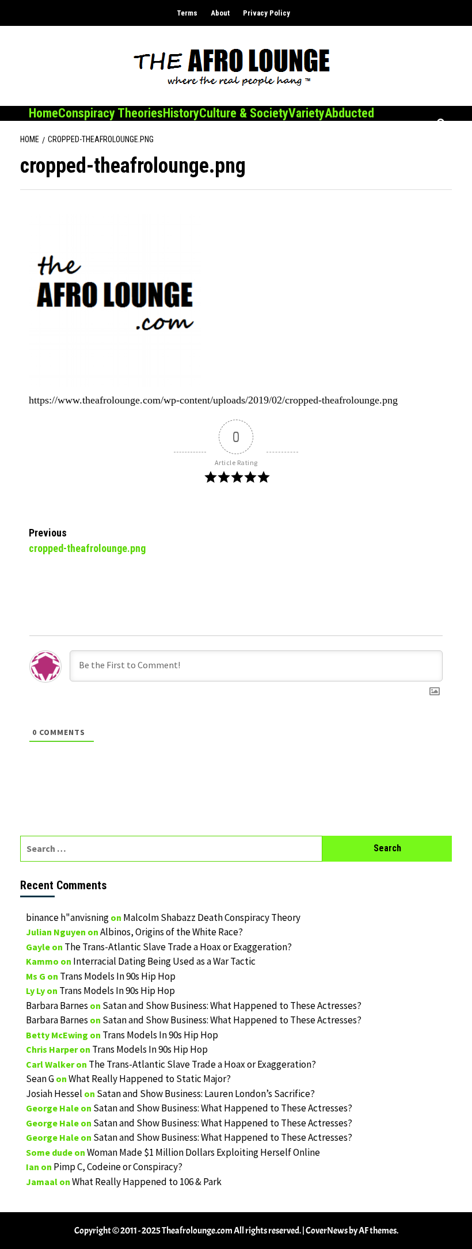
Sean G (40, 1078)
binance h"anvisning (67, 917)
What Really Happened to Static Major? (149, 1078)
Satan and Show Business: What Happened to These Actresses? (231, 1005)
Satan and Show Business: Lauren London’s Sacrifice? (206, 1093)
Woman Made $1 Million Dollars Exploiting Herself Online (203, 1152)
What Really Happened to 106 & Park (147, 1181)
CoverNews (327, 1230)
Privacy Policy (266, 13)
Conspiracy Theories (110, 113)
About (220, 13)
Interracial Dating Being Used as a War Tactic (164, 961)
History (181, 113)
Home (43, 113)
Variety (306, 113)
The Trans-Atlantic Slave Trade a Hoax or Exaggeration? (178, 946)
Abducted (349, 113)
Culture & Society (243, 113)
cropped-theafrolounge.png (87, 540)
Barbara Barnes (57, 1005)
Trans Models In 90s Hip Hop (118, 976)
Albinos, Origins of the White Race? (171, 932)
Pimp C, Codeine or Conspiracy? (118, 1166)
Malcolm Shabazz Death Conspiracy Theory (211, 917)
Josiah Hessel (54, 1093)
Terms (187, 13)
